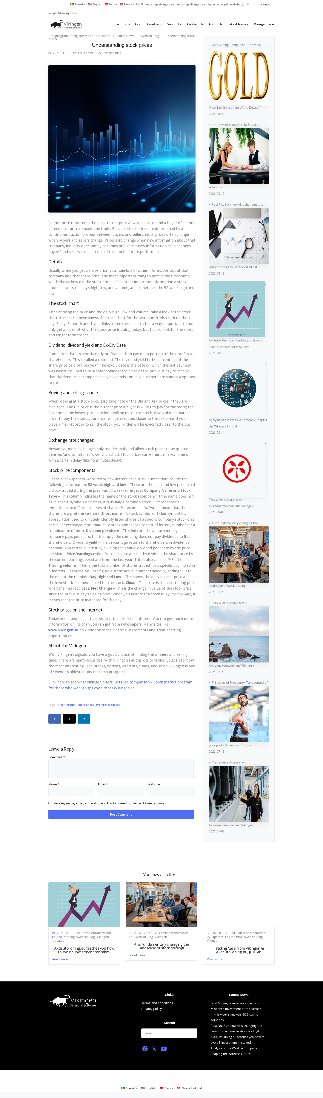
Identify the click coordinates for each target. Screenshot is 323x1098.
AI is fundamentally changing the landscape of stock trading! (161, 946)
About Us (215, 24)
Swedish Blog (112, 53)
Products (131, 24)
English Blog (66, 937)
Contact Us (195, 24)
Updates (58, 941)
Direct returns (66, 704)
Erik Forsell (85, 53)
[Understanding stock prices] (122, 138)
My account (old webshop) (225, 4)
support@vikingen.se (62, 13)
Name (53, 784)
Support (173, 24)
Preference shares (108, 704)
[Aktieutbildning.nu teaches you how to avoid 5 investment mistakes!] (84, 904)
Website (154, 784)
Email (103, 784)
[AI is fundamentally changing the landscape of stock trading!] (161, 904)
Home (114, 24)
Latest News (237, 24)
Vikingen (102, 937)
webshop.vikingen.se (160, 4)
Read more (60, 959)
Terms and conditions (157, 1003)
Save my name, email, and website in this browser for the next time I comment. (111, 803)
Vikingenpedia (264, 24)
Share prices (86, 704)
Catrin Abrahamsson (96, 933)
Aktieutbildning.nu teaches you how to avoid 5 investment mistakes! (84, 950)
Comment (56, 757)
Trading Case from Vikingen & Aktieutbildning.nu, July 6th (239, 950)
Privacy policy (151, 1009)
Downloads (154, 24)
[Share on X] (69, 719)
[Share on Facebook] (54, 719)
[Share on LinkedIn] (84, 719)
